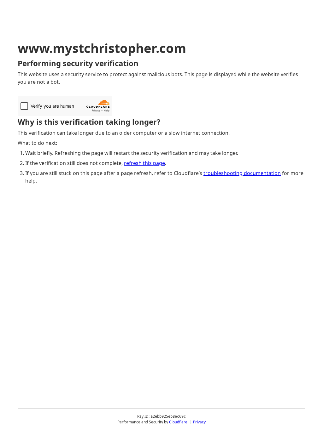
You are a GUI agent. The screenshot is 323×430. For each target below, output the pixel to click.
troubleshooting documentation (242, 173)
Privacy (199, 422)
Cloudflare (178, 422)
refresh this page (144, 163)
